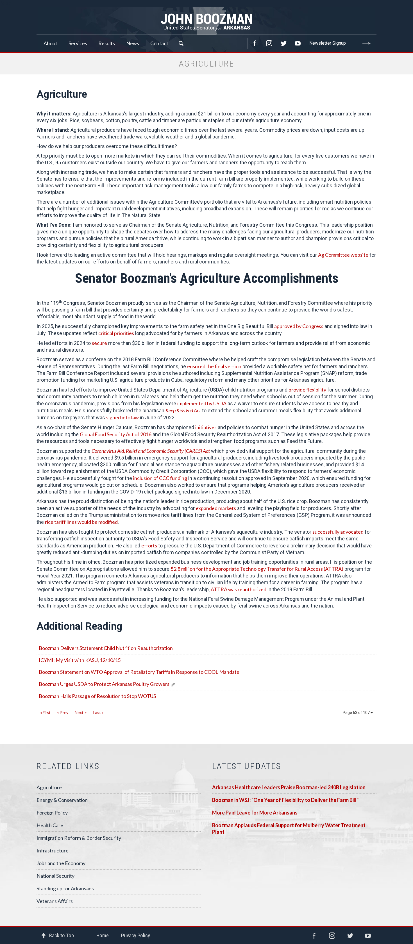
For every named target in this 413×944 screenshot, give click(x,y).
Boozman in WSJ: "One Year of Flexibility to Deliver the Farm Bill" (285, 800)
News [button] (132, 43)
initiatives (206, 427)
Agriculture (49, 787)
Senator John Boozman (206, 21)
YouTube (298, 43)
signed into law (122, 417)
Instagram (269, 43)
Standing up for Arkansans (65, 888)
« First (45, 712)
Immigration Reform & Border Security (79, 838)
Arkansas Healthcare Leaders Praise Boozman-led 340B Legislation (289, 787)
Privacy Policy (135, 935)
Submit (366, 43)
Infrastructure (53, 850)
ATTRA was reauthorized (238, 589)
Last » (98, 712)
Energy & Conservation (62, 800)
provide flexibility (307, 389)
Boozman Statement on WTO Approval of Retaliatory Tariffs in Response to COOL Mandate (139, 672)
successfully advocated (338, 532)
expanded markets (216, 508)
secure (99, 343)
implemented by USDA (201, 403)
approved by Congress (298, 326)
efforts (149, 545)
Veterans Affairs (55, 901)
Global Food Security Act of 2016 (115, 434)
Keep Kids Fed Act (183, 410)
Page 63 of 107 (357, 712)
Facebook (255, 43)
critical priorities (116, 333)
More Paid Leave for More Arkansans (255, 812)
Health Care (50, 825)
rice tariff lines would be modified (81, 522)
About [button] (50, 43)
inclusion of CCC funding (160, 478)
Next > (81, 712)
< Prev (62, 712)
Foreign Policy (52, 812)
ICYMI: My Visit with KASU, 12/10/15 (80, 660)
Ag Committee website (343, 255)
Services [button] (78, 43)
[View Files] (173, 684)
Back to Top (61, 935)
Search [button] (181, 43)
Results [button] (106, 43)
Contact (159, 43)
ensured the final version (214, 366)
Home (102, 935)
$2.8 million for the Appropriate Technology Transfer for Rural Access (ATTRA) (257, 569)
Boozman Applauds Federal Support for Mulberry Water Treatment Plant (289, 828)
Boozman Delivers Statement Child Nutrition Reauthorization (106, 648)
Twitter (283, 43)
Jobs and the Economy (61, 863)
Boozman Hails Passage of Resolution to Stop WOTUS (97, 696)
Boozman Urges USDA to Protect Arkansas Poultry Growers (104, 684)
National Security (55, 876)
